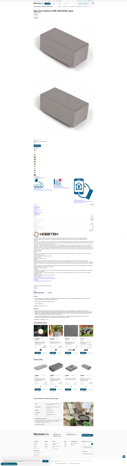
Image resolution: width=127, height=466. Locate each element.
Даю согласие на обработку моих (87, 447)
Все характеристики (37, 206)
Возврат (46, 446)
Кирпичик (92, 216)
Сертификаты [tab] (36, 213)
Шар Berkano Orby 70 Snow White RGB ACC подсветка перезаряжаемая (40, 343)
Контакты (35, 443)
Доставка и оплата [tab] (37, 209)
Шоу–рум (53, 275)
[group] (43, 185)
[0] (92, 4)
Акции (92, 6)
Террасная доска (72, 6)
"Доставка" (46, 319)
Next (93, 341)
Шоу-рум (35, 444)
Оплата (44, 258)
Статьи (65, 443)
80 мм (92, 217)
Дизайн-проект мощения (48, 6)
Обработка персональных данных (61, 463)
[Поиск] (75, 4)
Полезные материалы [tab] (38, 212)
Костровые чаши (86, 6)
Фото (65, 446)
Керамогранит (65, 6)
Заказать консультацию (83, 3)
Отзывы (35, 446)
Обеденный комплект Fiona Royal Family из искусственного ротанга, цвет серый (86, 344)
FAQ (45, 448)
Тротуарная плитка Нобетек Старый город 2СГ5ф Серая (70, 379)
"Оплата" (46, 305)
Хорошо (45, 461)
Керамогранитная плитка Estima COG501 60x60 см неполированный (70, 343)
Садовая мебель (79, 6)
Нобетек (92, 215)
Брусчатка (60, 6)
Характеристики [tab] (37, 207)
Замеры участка (55, 448)
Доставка (45, 267)
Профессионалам (74, 443)
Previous (34, 341)
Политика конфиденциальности (74, 463)
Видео (65, 444)
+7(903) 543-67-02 (57, 436)
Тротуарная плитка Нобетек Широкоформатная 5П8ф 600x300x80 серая (55, 379)
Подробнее (21, 461)
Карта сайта (36, 448)
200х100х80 (91, 224)
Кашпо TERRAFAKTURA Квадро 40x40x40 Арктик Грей (56, 343)
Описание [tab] (36, 208)
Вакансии (72, 444)
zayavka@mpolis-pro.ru (50, 414)
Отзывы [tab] (35, 211)
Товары (48, 3)
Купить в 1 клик (36, 147)
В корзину (37, 145)
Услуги (54, 3)
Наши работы (38, 6)
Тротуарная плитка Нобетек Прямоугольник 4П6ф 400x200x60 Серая (85, 379)
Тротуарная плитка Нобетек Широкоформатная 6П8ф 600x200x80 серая (40, 379)
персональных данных (88, 447)
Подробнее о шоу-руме (39, 424)
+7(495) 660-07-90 (57, 434)
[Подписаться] (92, 444)
